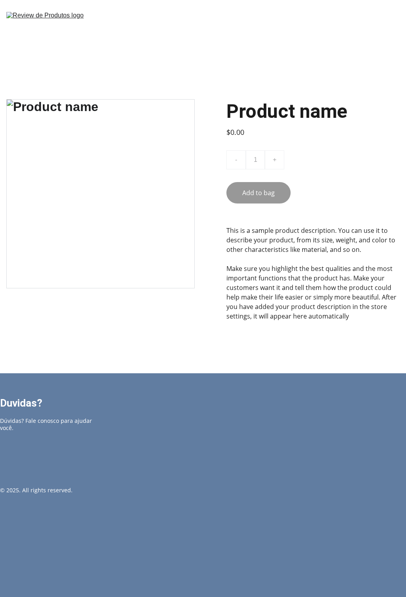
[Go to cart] (394, 30)
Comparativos (362, 29)
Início (275, 29)
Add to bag (258, 192)
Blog (313, 29)
